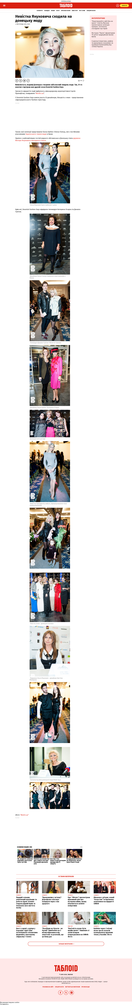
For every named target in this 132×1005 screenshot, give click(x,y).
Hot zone (82, 10)
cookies (16, 1002)
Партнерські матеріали (72, 987)
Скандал (47, 10)
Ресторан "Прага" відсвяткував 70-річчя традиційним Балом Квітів (103, 35)
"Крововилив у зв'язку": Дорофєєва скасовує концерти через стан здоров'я (52, 900)
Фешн (53, 10)
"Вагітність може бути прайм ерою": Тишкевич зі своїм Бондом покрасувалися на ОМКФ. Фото (78, 932)
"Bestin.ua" (24, 815)
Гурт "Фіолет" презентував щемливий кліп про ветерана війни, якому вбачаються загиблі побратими (79, 901)
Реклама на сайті (47, 987)
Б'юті (58, 10)
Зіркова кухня (65, 10)
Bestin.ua (39, 93)
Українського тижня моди (36, 134)
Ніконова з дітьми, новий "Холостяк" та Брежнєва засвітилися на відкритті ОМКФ (104, 900)
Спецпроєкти (91, 10)
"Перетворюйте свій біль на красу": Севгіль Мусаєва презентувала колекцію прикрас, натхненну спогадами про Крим (102, 25)
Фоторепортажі (98, 18)
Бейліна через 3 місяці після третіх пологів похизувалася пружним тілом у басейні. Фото (103, 931)
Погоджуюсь (4, 1004)
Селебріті (40, 10)
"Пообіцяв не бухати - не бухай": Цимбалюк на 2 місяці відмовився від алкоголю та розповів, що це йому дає (53, 932)
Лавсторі (75, 10)
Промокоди (85, 987)
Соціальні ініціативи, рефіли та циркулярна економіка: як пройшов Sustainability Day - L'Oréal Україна (102, 44)
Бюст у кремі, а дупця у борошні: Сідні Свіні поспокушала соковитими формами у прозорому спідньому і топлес (27, 932)
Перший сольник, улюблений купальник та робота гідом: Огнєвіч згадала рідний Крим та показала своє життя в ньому (26, 902)
